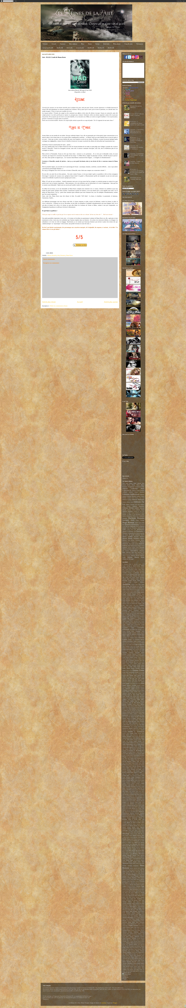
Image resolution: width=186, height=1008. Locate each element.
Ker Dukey (141, 764)
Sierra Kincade (136, 919)
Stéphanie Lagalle (126, 935)
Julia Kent (135, 744)
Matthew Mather (128, 835)
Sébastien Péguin (137, 941)
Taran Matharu (137, 946)
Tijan (123, 954)
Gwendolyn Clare (126, 702)
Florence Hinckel (135, 687)
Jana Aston (125, 723)
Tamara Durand (137, 943)
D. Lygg (142, 649)
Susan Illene (125, 936)
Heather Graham (127, 704)
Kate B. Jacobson (140, 756)
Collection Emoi (137, 488)
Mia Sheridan (132, 845)
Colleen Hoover (139, 644)
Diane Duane (125, 657)
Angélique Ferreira (131, 595)
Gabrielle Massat (131, 693)
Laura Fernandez (133, 775)
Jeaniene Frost (132, 728)
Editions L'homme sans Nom (133, 504)
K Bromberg (130, 750)
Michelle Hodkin (140, 848)
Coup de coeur (128, 44)
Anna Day (135, 597)
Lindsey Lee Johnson (134, 792)
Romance (62, 255)
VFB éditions (135, 549)
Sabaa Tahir (141, 900)
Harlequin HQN (128, 520)
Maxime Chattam (129, 837)
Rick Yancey (139, 891)
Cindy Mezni (133, 642)
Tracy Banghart (137, 955)
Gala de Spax (131, 695)
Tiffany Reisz (141, 952)
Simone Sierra (130, 920)
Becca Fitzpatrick (134, 610)
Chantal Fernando (126, 633)
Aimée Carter (137, 569)
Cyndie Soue (133, 646)
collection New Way (131, 552)
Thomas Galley (135, 952)
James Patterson (139, 720)
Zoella (140, 969)
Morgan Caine (136, 855)
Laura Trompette (136, 777)
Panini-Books (134, 542)
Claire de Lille (125, 644)
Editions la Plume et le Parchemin (131, 514)
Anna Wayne (126, 598)
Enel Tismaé (137, 675)
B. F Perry (137, 607)
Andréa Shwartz (133, 592)
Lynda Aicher (128, 807)
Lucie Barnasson (130, 802)
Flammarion (129, 516)
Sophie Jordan (141, 925)
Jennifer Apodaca (136, 730)
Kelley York (138, 763)
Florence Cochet (140, 685)
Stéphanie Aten (125, 933)
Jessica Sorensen (126, 736)
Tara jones (131, 946)
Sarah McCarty (131, 909)
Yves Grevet (130, 969)
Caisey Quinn (125, 621)
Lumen (130, 536)
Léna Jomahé (138, 808)
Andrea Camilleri (140, 589)
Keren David (125, 766)
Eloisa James (130, 663)
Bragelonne (131, 486)
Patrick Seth (138, 874)
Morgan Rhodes (129, 857)
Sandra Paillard (132, 905)
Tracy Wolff (134, 957)
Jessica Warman (135, 736)
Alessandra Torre (128, 571)
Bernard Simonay (126, 613)
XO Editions (141, 549)
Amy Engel (141, 584)
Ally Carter (125, 577)
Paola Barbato (141, 873)
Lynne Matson (140, 807)
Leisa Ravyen (138, 785)
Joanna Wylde (133, 738)
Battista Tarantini (137, 608)
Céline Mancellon (127, 649)
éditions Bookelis (52, 255)
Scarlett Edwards (131, 914)
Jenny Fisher (125, 735)
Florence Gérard (126, 687)
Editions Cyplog (126, 499)
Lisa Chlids (141, 792)
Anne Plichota (126, 600)
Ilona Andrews (133, 709)
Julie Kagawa (125, 749)
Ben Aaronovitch (132, 612)
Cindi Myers (127, 642)
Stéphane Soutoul (139, 932)
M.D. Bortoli (125, 811)
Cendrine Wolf (140, 631)
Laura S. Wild (140, 775)
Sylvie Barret (132, 939)
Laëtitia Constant (136, 783)
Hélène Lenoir (125, 709)
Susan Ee (142, 935)
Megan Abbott (130, 839)
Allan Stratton (140, 576)
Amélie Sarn (129, 589)
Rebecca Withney (126, 889)
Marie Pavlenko (137, 822)
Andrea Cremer (126, 591)
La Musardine (130, 533)
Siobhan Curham (137, 920)
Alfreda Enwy (133, 574)
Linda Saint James (140, 791)
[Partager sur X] (49, 253)
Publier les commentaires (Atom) (58, 306)
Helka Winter (138, 705)
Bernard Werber (133, 613)
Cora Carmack (125, 646)
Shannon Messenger (127, 917)
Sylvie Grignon (130, 941)
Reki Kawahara (134, 889)
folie (58, 255)
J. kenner (139, 713)
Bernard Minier (140, 611)
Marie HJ (139, 821)
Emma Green (138, 670)
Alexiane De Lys (139, 572)
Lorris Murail (129, 799)
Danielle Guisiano (127, 652)
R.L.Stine (135, 883)
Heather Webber (136, 704)
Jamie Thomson (140, 721)
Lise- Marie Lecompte (137, 796)
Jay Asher (139, 724)
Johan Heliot (130, 739)
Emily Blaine (126, 668)
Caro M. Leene (140, 623)
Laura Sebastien (126, 777)
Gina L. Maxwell (139, 701)
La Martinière (130, 531)
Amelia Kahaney (139, 582)
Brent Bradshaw (140, 616)
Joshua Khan (130, 742)
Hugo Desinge (140, 520)
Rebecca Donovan (133, 888)
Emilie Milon (132, 666)
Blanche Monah (131, 615)
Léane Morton (131, 808)
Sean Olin (130, 916)
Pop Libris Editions (134, 544)
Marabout (142, 536)
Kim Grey (136, 767)
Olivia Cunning (141, 868)
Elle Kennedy (129, 662)
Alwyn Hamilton (140, 577)
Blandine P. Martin (140, 615)
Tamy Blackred (141, 944)
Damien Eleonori (126, 651)
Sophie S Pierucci (140, 927)
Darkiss (142, 490)
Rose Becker (132, 895)
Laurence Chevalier (131, 782)
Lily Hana (125, 791)
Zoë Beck (128, 971)
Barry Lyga (130, 608)
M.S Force (135, 811)
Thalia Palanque (137, 949)
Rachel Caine (141, 883)
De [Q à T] (101, 48)
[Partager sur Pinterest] (52, 253)
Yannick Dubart (126, 968)
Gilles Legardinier (132, 699)
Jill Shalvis (141, 736)
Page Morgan (141, 871)
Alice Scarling (125, 575)
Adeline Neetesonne (129, 569)
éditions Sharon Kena (135, 557)
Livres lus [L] (80, 48)
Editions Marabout (138, 506)
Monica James (129, 854)
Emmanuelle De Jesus (132, 673)
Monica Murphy (127, 855)
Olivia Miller (125, 870)
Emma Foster (129, 670)
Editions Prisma (140, 509)
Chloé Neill (125, 636)
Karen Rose (135, 753)
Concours (62, 44)
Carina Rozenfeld (132, 623)
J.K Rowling (136, 715)
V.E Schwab (141, 957)
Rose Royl (128, 897)
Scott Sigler (138, 914)
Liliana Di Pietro (134, 789)
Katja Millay (125, 763)
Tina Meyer (133, 954)
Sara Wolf (124, 908)
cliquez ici (125, 478)
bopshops (103, 1003)
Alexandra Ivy (131, 572)
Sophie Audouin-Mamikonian (129, 924)
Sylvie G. (138, 939)
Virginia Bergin (136, 963)
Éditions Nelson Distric (130, 554)
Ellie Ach (136, 662)
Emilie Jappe (125, 666)
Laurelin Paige (130, 778)
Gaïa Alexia (133, 696)
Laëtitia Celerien (126, 783)
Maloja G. (141, 814)
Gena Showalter (140, 696)
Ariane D (129, 603)
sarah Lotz (142, 971)
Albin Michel (129, 483)
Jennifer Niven (125, 733)
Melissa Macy (131, 842)
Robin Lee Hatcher (139, 892)
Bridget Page (126, 618)
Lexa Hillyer (138, 786)
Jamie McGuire (132, 721)
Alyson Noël (125, 579)
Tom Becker (139, 954)
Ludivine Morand (131, 805)
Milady (124, 538)
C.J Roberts (136, 619)
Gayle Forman (125, 696)
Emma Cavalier (135, 668)
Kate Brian (124, 758)
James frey (124, 721)
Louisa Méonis (137, 799)
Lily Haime (141, 789)
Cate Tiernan (138, 629)
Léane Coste (125, 808)
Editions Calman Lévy (128, 498)
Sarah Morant (125, 911)
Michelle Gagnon (131, 849)
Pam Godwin (134, 873)
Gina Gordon (130, 701)
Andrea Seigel (133, 591)
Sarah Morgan (133, 911)
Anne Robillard (134, 600)
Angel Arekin (140, 592)
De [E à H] (60, 48)
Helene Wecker (130, 705)
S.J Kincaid (134, 900)
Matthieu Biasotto (137, 835)
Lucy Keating (138, 803)
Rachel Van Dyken (135, 884)
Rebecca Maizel (141, 887)
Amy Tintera (128, 587)
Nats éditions (131, 540)
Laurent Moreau (140, 781)
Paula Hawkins (130, 876)
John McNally (129, 741)
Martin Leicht (138, 830)
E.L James (138, 659)
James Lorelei (131, 720)
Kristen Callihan (126, 772)
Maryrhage (125, 834)
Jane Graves (141, 723)
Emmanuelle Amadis (133, 672)
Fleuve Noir (135, 516)
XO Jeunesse (125, 550)
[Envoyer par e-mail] (46, 253)
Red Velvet (131, 545)
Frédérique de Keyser (136, 690)
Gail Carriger (138, 693)
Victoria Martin (140, 961)
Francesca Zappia (130, 688)
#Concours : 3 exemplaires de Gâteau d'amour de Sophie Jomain (137, 123)
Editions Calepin (140, 496)
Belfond (124, 485)
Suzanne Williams (131, 938)
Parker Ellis (124, 874)
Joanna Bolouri (125, 738)
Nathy (139, 861)
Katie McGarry (140, 761)
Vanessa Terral (137, 958)
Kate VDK (128, 760)
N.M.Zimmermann (136, 858)
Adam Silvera (137, 568)
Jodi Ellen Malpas (140, 738)
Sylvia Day (125, 939)
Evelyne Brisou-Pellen (133, 681)
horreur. (140, 552)
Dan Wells (141, 651)
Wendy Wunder (133, 966)
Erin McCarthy (130, 678)
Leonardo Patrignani (130, 786)
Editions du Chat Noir (139, 511)
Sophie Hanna (125, 925)
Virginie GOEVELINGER (132, 964)
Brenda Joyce (133, 616)
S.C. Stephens (138, 898)
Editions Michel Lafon (130, 508)
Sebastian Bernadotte (139, 916)
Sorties (97, 44)
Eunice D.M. (131, 680)
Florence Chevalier (131, 685)
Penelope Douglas (126, 877)
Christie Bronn (134, 637)
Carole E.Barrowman (135, 624)
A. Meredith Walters (136, 564)
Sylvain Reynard (140, 938)
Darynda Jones (139, 652)
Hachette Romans (136, 518)
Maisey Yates (135, 814)
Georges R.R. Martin (134, 698)
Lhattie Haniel (129, 788)
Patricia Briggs (132, 874)
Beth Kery (124, 615)
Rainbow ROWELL (131, 886)
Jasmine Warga (133, 724)
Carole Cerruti (126, 624)
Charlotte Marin (140, 634)
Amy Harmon (133, 586)
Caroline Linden (129, 626)
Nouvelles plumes (139, 540)
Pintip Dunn (129, 881)
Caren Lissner (141, 621)
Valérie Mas (124, 958)
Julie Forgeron (129, 747)
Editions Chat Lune (139, 497)
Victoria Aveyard (131, 961)
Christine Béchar (139, 639)
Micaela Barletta (140, 845)
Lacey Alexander (135, 774)
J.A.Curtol (131, 715)
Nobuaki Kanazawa (133, 865)
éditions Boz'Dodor (139, 554)
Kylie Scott (134, 772)
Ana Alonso (134, 589)
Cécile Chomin (140, 646)
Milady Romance (134, 538)
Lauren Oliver (130, 780)
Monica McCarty (138, 854)
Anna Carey (130, 597)
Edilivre (131, 492)
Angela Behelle (126, 594)
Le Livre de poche (139, 533)
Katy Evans (131, 763)
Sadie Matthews (137, 901)
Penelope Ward (136, 877)
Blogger (115, 1003)
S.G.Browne (128, 900)
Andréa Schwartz (126, 592)
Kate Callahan (131, 758)
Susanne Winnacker (134, 936)
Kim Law (142, 767)
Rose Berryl (138, 895)
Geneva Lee (125, 698)
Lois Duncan (133, 797)
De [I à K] (69, 48)
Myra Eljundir (137, 857)
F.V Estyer (141, 681)
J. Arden (135, 713)
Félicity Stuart (129, 691)
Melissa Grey (125, 842)
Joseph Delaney (138, 741)
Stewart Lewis (134, 930)
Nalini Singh (129, 860)
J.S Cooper (125, 716)
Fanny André (125, 683)
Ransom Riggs (140, 886)
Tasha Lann (129, 947)
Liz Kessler (127, 797)
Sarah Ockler (141, 911)
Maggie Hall (129, 814)
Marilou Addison (140, 824)
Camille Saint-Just (134, 621)
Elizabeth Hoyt (138, 660)
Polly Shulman (136, 881)
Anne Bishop (140, 598)
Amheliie (126, 584)
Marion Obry (135, 827)
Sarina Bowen (136, 913)
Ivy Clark (129, 713)
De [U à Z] (111, 48)
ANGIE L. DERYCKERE (133, 566)
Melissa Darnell (130, 840)
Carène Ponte (136, 626)
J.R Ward (142, 715)
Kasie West (138, 755)
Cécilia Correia (125, 648)
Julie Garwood (136, 747)
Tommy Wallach (129, 955)
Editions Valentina (127, 511)
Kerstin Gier (140, 766)
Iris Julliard (138, 710)
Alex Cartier (136, 571)
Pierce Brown (137, 879)
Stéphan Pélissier (140, 930)
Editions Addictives (130, 494)
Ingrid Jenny (139, 709)
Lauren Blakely (137, 778)
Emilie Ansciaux (132, 665)
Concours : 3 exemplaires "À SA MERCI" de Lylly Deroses (137, 155)
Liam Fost (139, 788)
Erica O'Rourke (137, 677)
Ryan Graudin (130, 898)
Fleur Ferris (138, 683)
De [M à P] (91, 48)
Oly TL (142, 870)
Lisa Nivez (136, 794)
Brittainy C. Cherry (135, 618)
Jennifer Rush (141, 733)
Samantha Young (131, 903)
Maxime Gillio (137, 837)
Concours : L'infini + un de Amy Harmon (136, 162)
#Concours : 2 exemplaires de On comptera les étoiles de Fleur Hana (136, 140)
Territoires (129, 549)
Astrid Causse (129, 605)
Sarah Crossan (130, 908)
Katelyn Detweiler (135, 760)
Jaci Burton (131, 716)
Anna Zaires (133, 598)
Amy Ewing (125, 586)
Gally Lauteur (140, 695)
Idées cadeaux (73, 44)
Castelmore (138, 486)
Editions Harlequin (138, 499)
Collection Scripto (135, 490)
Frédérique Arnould (127, 690)
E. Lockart (133, 658)
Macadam (136, 536)
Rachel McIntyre (125, 884)
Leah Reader (131, 785)
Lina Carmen (132, 791)
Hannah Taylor (140, 702)
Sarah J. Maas (137, 908)
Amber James (126, 582)
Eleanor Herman (130, 660)
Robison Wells (134, 894)
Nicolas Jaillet (139, 863)
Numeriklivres (125, 542)
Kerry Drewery (132, 766)
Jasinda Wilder (125, 724)
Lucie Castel (138, 802)
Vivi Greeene (141, 964)
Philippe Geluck (129, 879)
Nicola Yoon (132, 863)
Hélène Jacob (138, 522)
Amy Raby (139, 586)
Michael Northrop (136, 847)
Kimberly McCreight (136, 769)
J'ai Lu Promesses (132, 528)
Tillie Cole (128, 954)
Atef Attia (135, 605)
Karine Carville (125, 755)
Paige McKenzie (126, 873)
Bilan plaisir (116, 44)
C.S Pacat (142, 619)
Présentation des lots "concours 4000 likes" (136, 178)
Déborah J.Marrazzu (126, 658)
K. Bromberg (137, 750)
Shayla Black (128, 919)
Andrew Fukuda (140, 591)
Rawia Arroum (125, 887)
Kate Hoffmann (138, 758)
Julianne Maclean (126, 745)
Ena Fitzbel (130, 675)
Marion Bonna (141, 825)
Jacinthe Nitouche (139, 716)
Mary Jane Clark (135, 832)
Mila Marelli (138, 850)
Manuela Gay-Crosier (135, 816)
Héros (82, 44)
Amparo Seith (134, 584)
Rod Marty (141, 894)
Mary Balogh (128, 832)
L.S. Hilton (128, 774)
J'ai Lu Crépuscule (131, 526)
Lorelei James (139, 797)
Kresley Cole (131, 771)
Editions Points (131, 509)
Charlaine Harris (136, 633)
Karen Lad (142, 752)
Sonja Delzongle (140, 922)
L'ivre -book (130, 529)
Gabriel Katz (137, 691)
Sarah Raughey (126, 913)
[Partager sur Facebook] (51, 253)
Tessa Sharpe (131, 949)
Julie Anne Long (136, 746)
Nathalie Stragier (132, 861)
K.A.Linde (129, 752)
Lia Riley (134, 788)
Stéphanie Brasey (133, 933)
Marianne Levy (125, 821)
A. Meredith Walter (126, 564)
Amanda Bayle (135, 579)
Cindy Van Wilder (140, 643)
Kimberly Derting (126, 769)
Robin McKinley (126, 894)
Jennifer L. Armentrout (136, 731)
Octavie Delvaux (133, 868)
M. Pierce (142, 810)
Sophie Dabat (140, 924)
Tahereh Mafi (129, 943)
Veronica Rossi (129, 960)
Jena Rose (129, 730)
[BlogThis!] (48, 253)
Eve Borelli (138, 680)
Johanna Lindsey (137, 739)
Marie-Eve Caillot (132, 824)
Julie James (142, 747)
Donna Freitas (141, 657)
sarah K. (137, 971)
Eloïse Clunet (137, 663)
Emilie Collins (140, 665)
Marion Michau (126, 827)
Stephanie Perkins (126, 930)
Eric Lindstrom (129, 677)
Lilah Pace (128, 789)
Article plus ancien (111, 302)
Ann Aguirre (139, 595)
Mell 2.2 (137, 842)
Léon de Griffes (129, 810)
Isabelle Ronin (138, 712)
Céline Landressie (140, 648)
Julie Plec (139, 749)
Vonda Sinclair (126, 966)
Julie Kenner (132, 749)
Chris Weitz (141, 636)
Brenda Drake (125, 616)
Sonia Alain (131, 922)
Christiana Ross (125, 637)
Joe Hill (124, 739)
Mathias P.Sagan (133, 833)
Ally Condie (132, 577)
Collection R (126, 490)
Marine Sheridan (134, 825)
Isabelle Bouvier (130, 712)
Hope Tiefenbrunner (135, 707)
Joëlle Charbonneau (127, 744)
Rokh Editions (137, 545)
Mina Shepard (129, 852)
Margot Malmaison (132, 818)
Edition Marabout (139, 492)
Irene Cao (126, 710)
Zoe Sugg (136, 969)
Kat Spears (129, 756)
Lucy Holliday (130, 803)
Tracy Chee (128, 957)
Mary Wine (141, 832)
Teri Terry (142, 947)
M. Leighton (136, 810)
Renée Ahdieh (141, 889)
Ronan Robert (125, 895)
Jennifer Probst (133, 733)
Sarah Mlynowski (140, 909)
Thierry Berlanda (140, 950)
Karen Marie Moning (127, 753)
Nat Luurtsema (137, 860)
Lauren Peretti (137, 780)
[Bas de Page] (185, 1007)
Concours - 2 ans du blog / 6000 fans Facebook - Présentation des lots (137, 131)
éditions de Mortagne (128, 559)
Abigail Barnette (130, 568)
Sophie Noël (133, 927)
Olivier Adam (137, 870)
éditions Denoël (135, 555)
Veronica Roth (136, 960)
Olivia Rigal (131, 870)
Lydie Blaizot (138, 805)
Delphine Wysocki (136, 654)
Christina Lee (131, 639)
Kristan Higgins (140, 771)
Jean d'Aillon (134, 726)
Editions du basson (139, 512)
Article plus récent (49, 302)
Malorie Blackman (126, 816)
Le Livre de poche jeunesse (131, 535)
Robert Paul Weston (129, 892)
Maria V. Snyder (132, 819)
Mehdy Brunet (137, 839)
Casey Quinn (141, 626)
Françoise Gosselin (140, 688)
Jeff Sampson (139, 728)
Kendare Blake (136, 764)
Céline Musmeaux (136, 649)
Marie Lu (129, 822)
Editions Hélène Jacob (127, 502)
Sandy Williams (125, 906)
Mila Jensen (132, 850)
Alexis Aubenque (125, 574)
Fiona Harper (132, 683)
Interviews (106, 44)
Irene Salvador (132, 710)
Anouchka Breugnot (135, 602)
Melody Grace (128, 844)
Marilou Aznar (125, 825)
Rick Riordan (132, 891)
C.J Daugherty (130, 619)
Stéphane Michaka (127, 932)
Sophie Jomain (133, 925)
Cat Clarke (132, 629)
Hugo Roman (128, 522)
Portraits (45, 44)
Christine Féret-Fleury (127, 641)
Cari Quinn (125, 623)
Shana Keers (69, 255)
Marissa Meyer (136, 828)
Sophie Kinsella (126, 927)
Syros (137, 547)
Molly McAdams (137, 852)
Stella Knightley (140, 928)
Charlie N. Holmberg (131, 634)
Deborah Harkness (127, 654)
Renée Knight (125, 891)
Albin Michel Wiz (138, 483)
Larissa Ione (125, 775)
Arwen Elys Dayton (136, 603)
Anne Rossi (141, 600)
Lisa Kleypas (131, 794)
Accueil (54, 44)
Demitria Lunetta (131, 655)
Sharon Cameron (137, 917)
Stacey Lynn (125, 929)
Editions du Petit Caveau (128, 512)
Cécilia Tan (132, 648)
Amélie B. (135, 587)
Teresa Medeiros (135, 947)
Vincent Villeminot (127, 963)
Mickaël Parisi (125, 850)
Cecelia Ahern (130, 631)
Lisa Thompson (128, 796)
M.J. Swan (130, 811)
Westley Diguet (141, 966)
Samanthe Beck (138, 903)
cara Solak (132, 971)
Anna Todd (141, 597)
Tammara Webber (133, 944)
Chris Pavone (134, 636)
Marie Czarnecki (132, 821)
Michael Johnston (126, 847)
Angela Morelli (136, 594)
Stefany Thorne (132, 928)
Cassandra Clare (128, 627)
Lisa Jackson (125, 794)
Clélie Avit (131, 644)
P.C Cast (135, 871)
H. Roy (134, 702)
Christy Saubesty (137, 641)
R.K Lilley (130, 883)
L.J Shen (139, 772)
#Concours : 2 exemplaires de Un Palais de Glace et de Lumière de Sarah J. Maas (137, 172)
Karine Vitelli (133, 755)
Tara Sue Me (125, 946)
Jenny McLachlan (134, 735)
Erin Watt (137, 678)
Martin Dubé (131, 830)
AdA (123, 483)
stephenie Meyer (126, 972)
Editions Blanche (131, 496)
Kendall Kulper (129, 764)
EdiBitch (124, 492)
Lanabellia (142, 774)
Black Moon (131, 485)
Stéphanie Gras (141, 933)
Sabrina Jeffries (127, 902)
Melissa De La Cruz (138, 840)
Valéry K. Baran (131, 958)
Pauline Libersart (139, 876)
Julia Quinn (141, 744)
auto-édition (134, 551)
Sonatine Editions (131, 547)
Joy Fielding (135, 742)
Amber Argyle (140, 580)
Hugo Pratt (142, 707)
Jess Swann (141, 735)
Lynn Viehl (134, 807)
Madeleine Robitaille (134, 813)
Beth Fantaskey (140, 613)
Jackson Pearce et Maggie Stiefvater (131, 718)
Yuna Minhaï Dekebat (136, 968)
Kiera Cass (130, 767)
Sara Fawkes (141, 906)
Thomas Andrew (126, 952)
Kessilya (124, 767)
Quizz (90, 44)
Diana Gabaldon (140, 655)
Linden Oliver (125, 792)
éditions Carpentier (126, 555)
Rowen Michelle (136, 897)
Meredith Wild (136, 844)
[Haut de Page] (185, 1005)
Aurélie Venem (130, 607)
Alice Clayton (141, 574)
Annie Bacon (125, 602)
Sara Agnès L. (134, 906)
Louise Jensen (129, 800)
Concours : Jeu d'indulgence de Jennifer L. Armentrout (136, 147)
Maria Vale (141, 819)
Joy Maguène (141, 742)
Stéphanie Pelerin (135, 935)
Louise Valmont (136, 800)
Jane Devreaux (133, 723)
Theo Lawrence (131, 950)
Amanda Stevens (132, 580)
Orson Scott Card (127, 871)
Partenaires (140, 44)
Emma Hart (125, 672)
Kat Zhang (134, 756)
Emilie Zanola (140, 666)
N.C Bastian (129, 858)
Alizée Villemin (133, 576)
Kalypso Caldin (135, 752)
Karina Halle (141, 753)
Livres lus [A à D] (48, 48)
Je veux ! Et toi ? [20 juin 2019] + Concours (137, 114)
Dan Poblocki (134, 651)
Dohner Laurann (134, 657)
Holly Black (128, 707)
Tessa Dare (125, 949)
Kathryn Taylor (131, 761)
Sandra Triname (140, 905)
